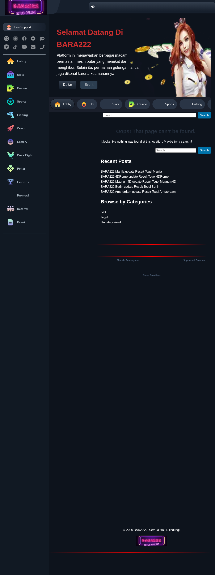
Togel (104, 217)
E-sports (23, 182)
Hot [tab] (91, 104)
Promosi (23, 195)
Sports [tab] (169, 104)
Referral (22, 209)
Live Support (22, 27)
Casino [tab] (142, 104)
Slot (103, 212)
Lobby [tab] (67, 104)
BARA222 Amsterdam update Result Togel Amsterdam (138, 191)
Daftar (67, 84)
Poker (21, 168)
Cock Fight (25, 155)
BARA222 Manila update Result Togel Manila (131, 171)
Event (21, 222)
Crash (21, 128)
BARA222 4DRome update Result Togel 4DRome (135, 176)
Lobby (21, 61)
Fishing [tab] (197, 104)
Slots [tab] (115, 104)
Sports (21, 101)
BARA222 (140, 530)
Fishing (22, 115)
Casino (22, 88)
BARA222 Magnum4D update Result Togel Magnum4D (138, 181)
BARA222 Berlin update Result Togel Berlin (130, 186)
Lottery (22, 141)
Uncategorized (111, 222)
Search (204, 115)
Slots (20, 74)
